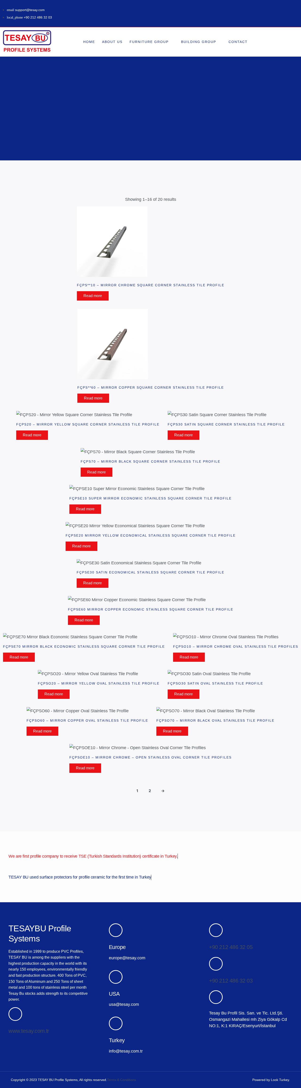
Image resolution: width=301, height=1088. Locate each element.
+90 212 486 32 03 (231, 981)
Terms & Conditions (121, 1080)
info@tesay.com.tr (126, 1051)
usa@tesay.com (124, 1004)
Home (89, 42)
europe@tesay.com (127, 958)
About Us (112, 42)
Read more (92, 296)
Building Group (198, 42)
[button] (283, 42)
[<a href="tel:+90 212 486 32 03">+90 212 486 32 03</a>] (216, 964)
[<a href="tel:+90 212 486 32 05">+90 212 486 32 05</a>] (216, 930)
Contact (238, 42)
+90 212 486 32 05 (231, 947)
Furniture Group (149, 42)
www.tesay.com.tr (28, 1031)
